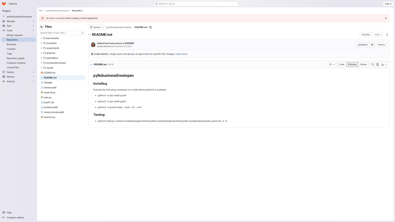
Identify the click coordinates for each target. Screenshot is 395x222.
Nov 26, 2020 (126, 46)
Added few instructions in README (115, 43)
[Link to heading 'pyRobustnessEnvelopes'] (136, 75)
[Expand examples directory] (41, 43)
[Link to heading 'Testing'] (106, 115)
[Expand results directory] (41, 68)
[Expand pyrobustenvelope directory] (41, 63)
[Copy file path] (150, 27)
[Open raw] (377, 64)
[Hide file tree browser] (41, 26)
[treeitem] (62, 38)
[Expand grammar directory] (41, 53)
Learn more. (182, 54)
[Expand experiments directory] (41, 48)
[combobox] (62, 32)
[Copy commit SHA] (372, 44)
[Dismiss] (386, 18)
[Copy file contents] (372, 64)
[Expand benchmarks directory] (41, 38)
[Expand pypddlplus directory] (41, 58)
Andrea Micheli (103, 46)
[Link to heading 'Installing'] (109, 83)
